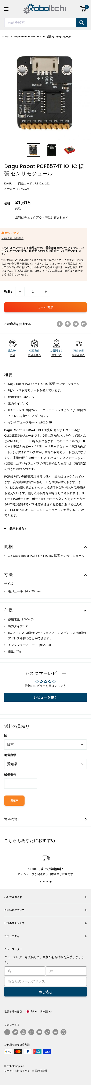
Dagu (8, 183)
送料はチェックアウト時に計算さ (37, 217)
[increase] (45, 291)
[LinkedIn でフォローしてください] (55, 1032)
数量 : (8, 291)
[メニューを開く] (6, 9)
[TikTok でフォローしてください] (47, 1032)
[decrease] (19, 291)
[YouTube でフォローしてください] (39, 1032)
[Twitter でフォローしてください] (15, 1032)
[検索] (81, 22)
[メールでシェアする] (84, 324)
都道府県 (10, 755)
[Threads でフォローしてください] (63, 1032)
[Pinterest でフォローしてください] (31, 1032)
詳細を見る (34, 355)
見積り (14, 800)
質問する (56, 355)
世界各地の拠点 (13, 1011)
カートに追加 (45, 307)
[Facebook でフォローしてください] (7, 1032)
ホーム (5, 36)
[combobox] (40, 22)
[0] (83, 8)
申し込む (45, 992)
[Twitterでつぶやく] (76, 324)
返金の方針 (11, 819)
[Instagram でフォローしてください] (23, 1032)
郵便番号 (10, 774)
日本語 (44, 1011)
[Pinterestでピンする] (68, 324)
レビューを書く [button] (45, 697)
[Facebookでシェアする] (60, 324)
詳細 (12, 355)
